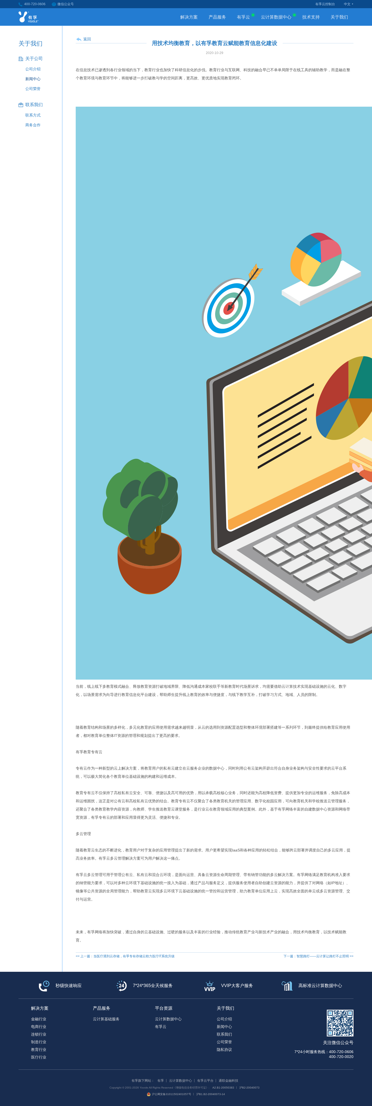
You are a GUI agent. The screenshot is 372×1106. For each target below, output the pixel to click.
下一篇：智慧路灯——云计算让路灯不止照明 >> (318, 956)
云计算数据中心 (276, 17)
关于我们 (339, 17)
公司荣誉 (33, 88)
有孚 (160, 1081)
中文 (347, 4)
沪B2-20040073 (249, 1087)
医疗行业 (38, 1057)
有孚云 (243, 17)
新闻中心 (33, 79)
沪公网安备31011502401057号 (171, 1094)
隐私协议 (224, 1049)
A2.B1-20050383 (223, 1087)
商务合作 (33, 125)
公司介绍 (33, 69)
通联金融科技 (228, 1081)
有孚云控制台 (325, 4)
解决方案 (189, 17)
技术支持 (311, 17)
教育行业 (38, 1049)
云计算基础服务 (106, 1019)
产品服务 (217, 17)
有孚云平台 (205, 1081)
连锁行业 (38, 1034)
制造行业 (38, 1042)
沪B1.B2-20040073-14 (210, 1094)
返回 (87, 39)
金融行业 (38, 1019)
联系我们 (224, 1034)
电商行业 (38, 1026)
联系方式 (33, 115)
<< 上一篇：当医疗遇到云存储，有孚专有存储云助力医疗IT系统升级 (125, 956)
